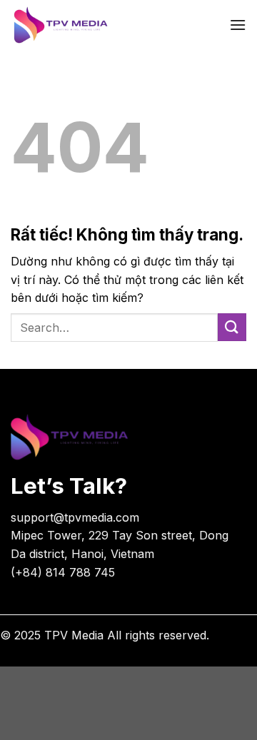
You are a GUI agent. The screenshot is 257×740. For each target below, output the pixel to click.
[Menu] (237, 24)
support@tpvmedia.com (75, 517)
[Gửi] (232, 327)
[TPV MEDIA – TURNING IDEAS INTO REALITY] (103, 25)
